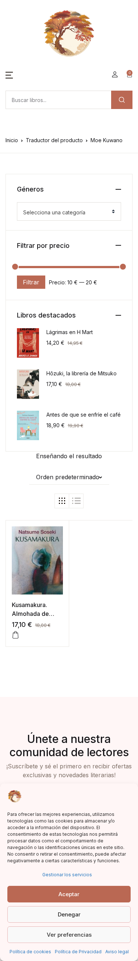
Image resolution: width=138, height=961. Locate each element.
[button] (9, 74)
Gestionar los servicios (67, 874)
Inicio (12, 140)
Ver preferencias (69, 934)
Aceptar (69, 894)
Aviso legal (117, 951)
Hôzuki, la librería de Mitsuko (81, 373)
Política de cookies (30, 951)
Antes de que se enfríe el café (83, 414)
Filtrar (31, 282)
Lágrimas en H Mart (69, 332)
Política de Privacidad (78, 951)
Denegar (69, 914)
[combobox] (69, 211)
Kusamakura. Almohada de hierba (30, 613)
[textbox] (66, 212)
